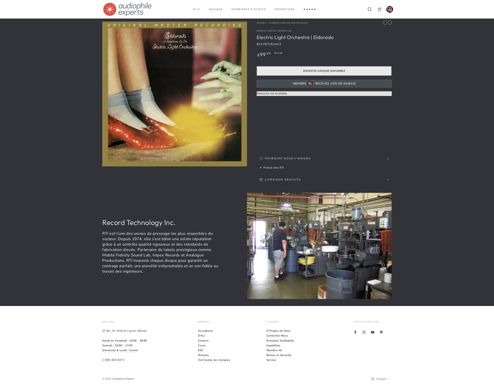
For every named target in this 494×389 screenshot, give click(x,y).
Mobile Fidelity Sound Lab (274, 31)
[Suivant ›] (390, 23)
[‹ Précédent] (385, 23)
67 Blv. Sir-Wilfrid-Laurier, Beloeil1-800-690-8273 (124, 345)
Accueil (262, 23)
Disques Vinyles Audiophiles (288, 23)
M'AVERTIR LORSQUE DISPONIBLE (324, 70)
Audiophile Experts (123, 378)
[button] (370, 9)
